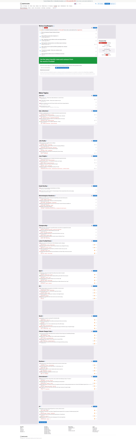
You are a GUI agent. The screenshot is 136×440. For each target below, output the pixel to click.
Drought (44, 338)
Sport (59, 5)
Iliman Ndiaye (43, 250)
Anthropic (48, 413)
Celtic (41, 117)
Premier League (43, 205)
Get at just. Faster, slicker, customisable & (67, 1)
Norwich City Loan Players (49, 229)
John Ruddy (42, 165)
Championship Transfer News (54, 117)
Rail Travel (42, 298)
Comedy (51, 383)
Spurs (49, 250)
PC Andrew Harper (43, 290)
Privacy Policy (86, 72)
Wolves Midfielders (48, 202)
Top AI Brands (53, 413)
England (47, 295)
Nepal (41, 325)
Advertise (70, 428)
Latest (43, 27)
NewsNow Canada (47, 432)
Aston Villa (42, 253)
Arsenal (50, 247)
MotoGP (47, 283)
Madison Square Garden (48, 386)
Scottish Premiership (51, 120)
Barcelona (46, 247)
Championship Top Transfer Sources (57, 168)
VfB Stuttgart (42, 208)
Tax (43, 373)
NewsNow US (46, 428)
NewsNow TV (22, 431)
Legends (46, 277)
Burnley (42, 232)
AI (48, 5)
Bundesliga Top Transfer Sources (61, 208)
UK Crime (48, 290)
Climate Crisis (44, 5)
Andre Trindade (43, 202)
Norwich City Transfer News (57, 229)
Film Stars (51, 380)
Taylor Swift (54, 386)
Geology (49, 335)
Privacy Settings (95, 431)
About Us (21, 428)
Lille (44, 232)
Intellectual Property (44, 413)
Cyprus (42, 328)
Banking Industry (51, 365)
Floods (44, 325)
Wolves (110, 46)
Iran (40, 5)
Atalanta (45, 199)
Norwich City (42, 229)
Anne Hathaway (43, 380)
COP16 (42, 338)
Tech (67, 5)
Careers (69, 429)
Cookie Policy (95, 428)
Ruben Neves (55, 147)
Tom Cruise (47, 380)
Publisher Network (71, 427)
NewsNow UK (46, 427)
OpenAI (47, 410)
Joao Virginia (43, 150)
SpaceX (44, 410)
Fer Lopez (42, 199)
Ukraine (37, 5)
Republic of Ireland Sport (46, 123)
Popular (46, 27)
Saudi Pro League (43, 235)
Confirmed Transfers (66, 168)
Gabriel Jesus (43, 247)
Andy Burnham (52, 290)
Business (51, 5)
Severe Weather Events (49, 325)
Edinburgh (48, 383)
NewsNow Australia (47, 433)
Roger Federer (43, 277)
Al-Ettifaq (47, 235)
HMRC (41, 373)
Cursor (42, 410)
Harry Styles (42, 386)
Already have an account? (45, 69)
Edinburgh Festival (43, 383)
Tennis (50, 277)
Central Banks (43, 365)
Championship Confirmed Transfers (46, 168)
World (31, 5)
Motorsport (50, 283)
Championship (43, 147)
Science (70, 5)
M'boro (51, 235)
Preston (103, 46)
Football (55, 5)
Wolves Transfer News (46, 117)
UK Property (46, 373)
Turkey (50, 328)
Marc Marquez (43, 283)
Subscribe (22, 430)
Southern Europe (45, 328)
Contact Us (22, 429)
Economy (46, 365)
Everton (46, 250)
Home (21, 5)
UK (28, 5)
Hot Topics (25, 5)
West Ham (103, 54)
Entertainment (63, 5)
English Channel (43, 295)
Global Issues (45, 335)
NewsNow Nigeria (47, 429)
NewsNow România (47, 430)
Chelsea (46, 253)
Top (40, 27)
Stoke (110, 50)
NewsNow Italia (46, 431)
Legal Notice (91, 72)
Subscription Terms (96, 430)
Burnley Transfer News (48, 232)
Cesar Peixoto (43, 120)
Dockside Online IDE (71, 430)
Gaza (34, 5)
